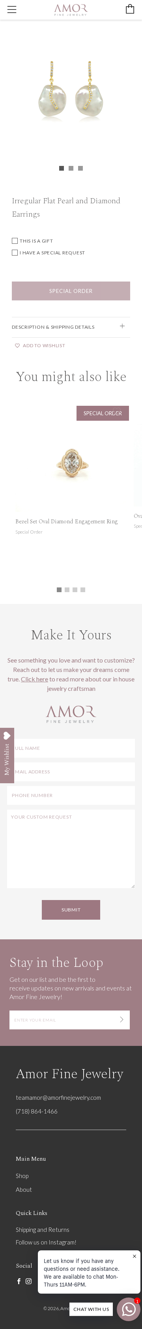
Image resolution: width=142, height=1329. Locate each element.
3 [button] (75, 589)
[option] (71, 92)
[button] (61, 168)
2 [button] (67, 589)
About (24, 1189)
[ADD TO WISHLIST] (117, 411)
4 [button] (82, 589)
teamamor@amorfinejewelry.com (58, 1097)
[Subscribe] (122, 1020)
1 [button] (59, 589)
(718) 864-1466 (37, 1111)
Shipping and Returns (42, 1229)
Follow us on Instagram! (46, 1242)
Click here (34, 679)
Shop (22, 1175)
